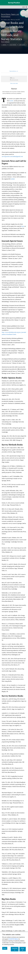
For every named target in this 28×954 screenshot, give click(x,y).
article (11, 101)
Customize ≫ (15, 949)
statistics (4, 44)
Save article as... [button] (14, 71)
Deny (5, 948)
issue (22, 226)
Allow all (23, 949)
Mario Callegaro (5, 42)
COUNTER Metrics (13, 939)
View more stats (14, 83)
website (13, 179)
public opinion (22, 44)
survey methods (13, 44)
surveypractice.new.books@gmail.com (12, 156)
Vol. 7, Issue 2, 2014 (5, 19)
